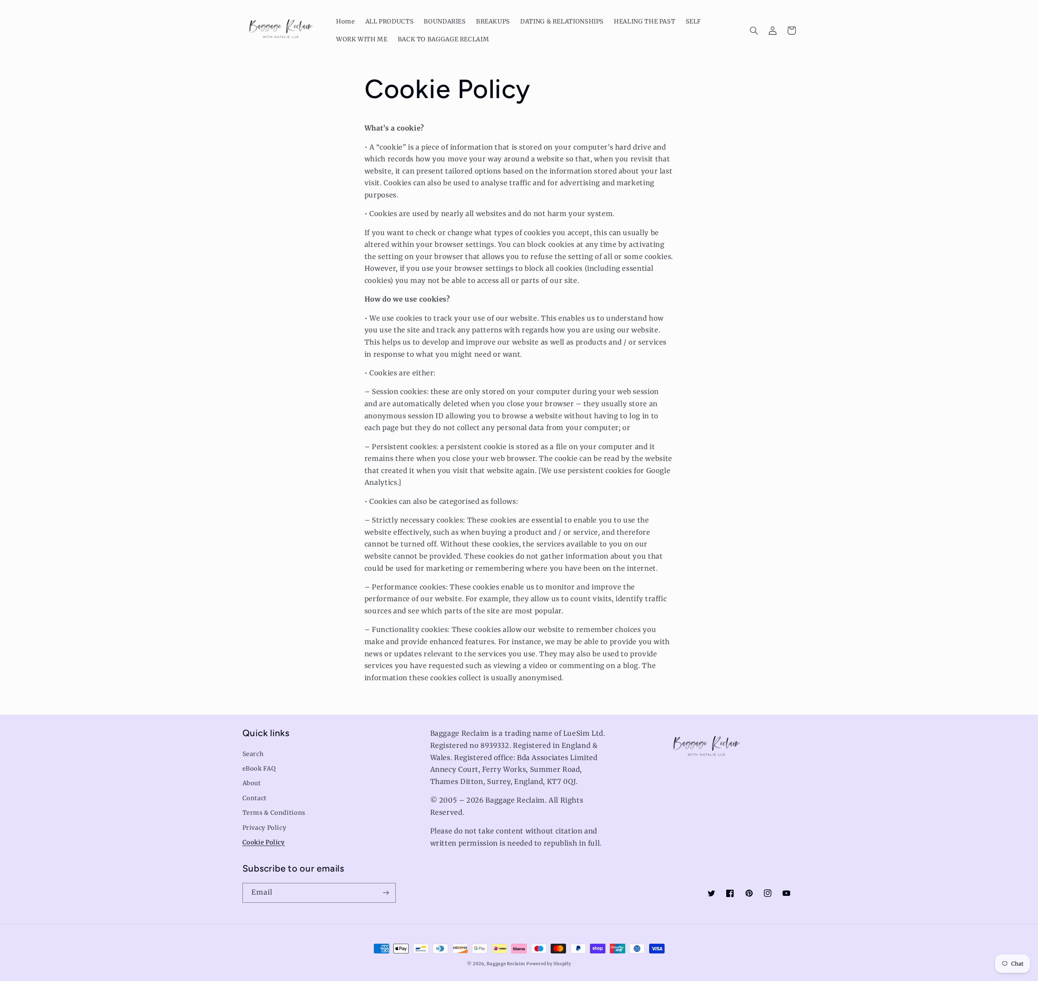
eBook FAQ (259, 768)
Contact (254, 798)
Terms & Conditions (273, 812)
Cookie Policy (263, 842)
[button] (754, 30)
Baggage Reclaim (506, 963)
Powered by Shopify (548, 963)
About (251, 783)
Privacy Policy (264, 827)
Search (253, 754)
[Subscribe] (385, 893)
